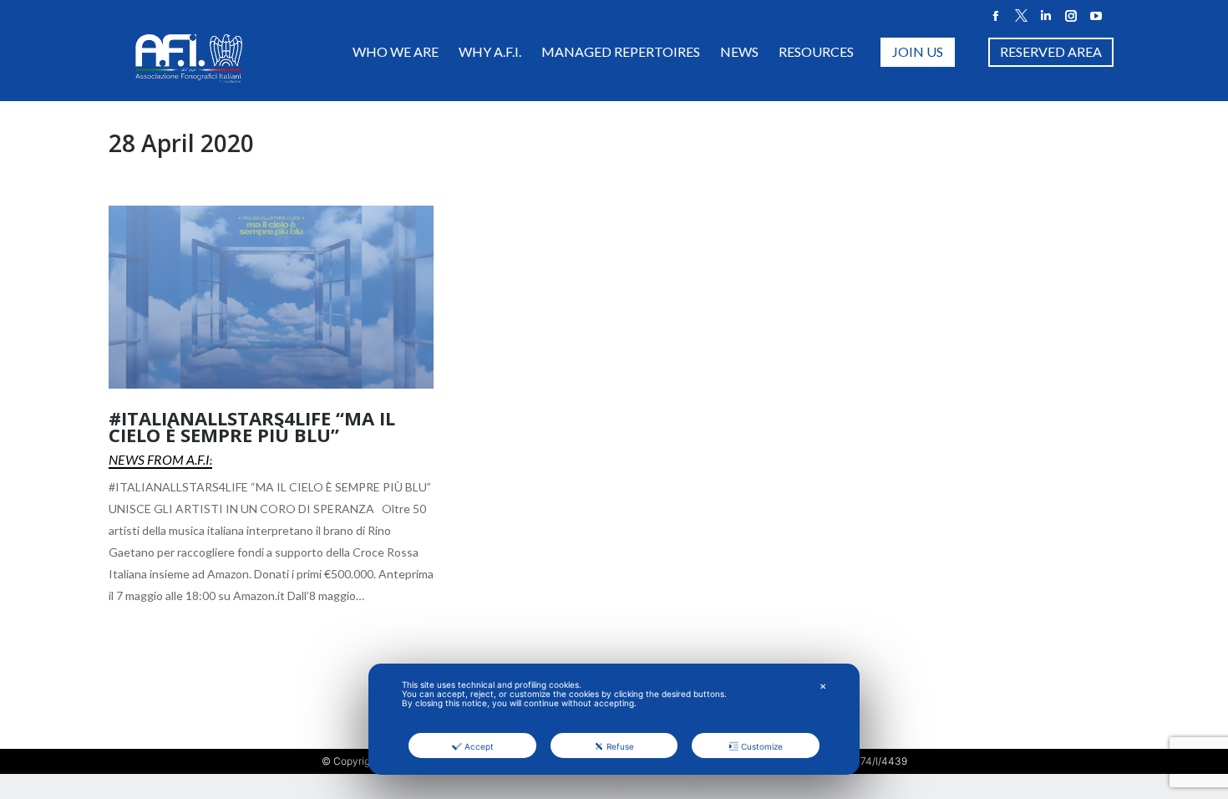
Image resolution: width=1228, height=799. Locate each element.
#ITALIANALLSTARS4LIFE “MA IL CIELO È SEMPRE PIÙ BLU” (252, 426)
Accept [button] (479, 746)
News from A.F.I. (160, 459)
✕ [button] (823, 686)
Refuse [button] (620, 746)
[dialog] (614, 719)
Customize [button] (762, 746)
